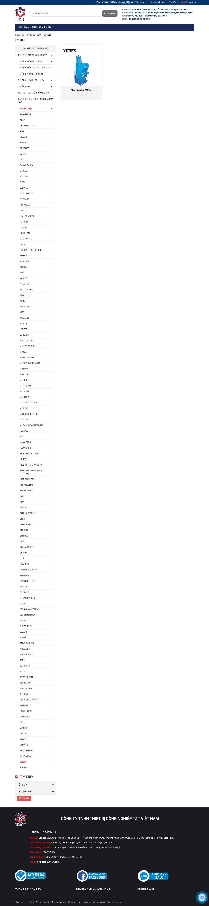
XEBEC (23, 739)
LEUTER (23, 329)
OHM (22, 519)
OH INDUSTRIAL (27, 513)
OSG (22, 558)
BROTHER (24, 148)
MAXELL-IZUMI (27, 357)
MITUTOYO (25, 397)
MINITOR (24, 374)
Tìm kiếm (111, 13)
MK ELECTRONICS (28, 402)
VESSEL (23, 733)
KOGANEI (24, 318)
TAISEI (23, 637)
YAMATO (24, 745)
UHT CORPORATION (29, 699)
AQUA (22, 120)
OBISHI (23, 507)
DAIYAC (23, 171)
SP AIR (23, 603)
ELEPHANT (25, 188)
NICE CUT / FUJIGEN (29, 453)
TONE (22, 671)
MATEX (23, 352)
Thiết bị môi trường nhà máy (34, 67)
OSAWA (23, 552)
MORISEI (24, 408)
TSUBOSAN (25, 683)
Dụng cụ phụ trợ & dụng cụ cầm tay (35, 100)
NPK (22, 502)
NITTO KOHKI (26, 485)
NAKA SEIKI (25, 442)
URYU (22, 722)
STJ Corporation (27, 615)
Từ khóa (22, 784)
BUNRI (23, 154)
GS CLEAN (25, 233)
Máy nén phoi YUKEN (81, 90)
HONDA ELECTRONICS (30, 250)
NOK (22, 496)
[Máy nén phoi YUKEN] (81, 65)
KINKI (22, 301)
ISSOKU (23, 267)
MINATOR (24, 369)
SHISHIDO (24, 592)
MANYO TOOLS (27, 346)
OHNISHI (24, 530)
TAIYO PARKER (27, 643)
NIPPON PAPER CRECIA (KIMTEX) (31, 472)
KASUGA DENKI (27, 289)
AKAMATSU (25, 114)
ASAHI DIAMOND (28, 125)
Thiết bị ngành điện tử (30, 74)
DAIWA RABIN (26, 165)
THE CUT (24, 694)
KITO (22, 312)
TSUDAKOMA (26, 688)
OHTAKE (24, 536)
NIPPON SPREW (27, 479)
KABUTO (24, 278)
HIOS (22, 244)
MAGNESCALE (27, 340)
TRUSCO (24, 705)
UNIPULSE (25, 716)
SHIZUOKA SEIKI (27, 598)
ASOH (22, 131)
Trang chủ (19, 34)
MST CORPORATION (29, 414)
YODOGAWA (26, 756)
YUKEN (23, 762)
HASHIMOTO (26, 238)
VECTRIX (24, 728)
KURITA (23, 323)
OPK (22, 541)
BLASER (24, 137)
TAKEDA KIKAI (26, 654)
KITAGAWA (25, 306)
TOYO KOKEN (26, 677)
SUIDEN (23, 620)
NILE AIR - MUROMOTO (31, 465)
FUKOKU (24, 227)
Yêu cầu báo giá (157, 2)
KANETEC (24, 284)
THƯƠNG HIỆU (34, 34)
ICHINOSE (24, 261)
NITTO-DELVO (26, 490)
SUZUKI (23, 632)
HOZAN (23, 255)
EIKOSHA (24, 176)
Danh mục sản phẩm (37, 27)
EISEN (23, 182)
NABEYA (24, 431)
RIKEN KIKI (25, 575)
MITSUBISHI (25, 385)
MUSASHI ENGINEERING (31, 425)
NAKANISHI (25, 448)
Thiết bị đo (24, 86)
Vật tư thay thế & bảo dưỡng (34, 93)
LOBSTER (24, 335)
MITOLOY (24, 380)
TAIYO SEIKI (25, 649)
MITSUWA (24, 391)
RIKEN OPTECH (27, 581)
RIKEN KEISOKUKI (28, 569)
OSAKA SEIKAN (27, 547)
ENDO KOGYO (26, 193)
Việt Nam (189, 2)
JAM (22, 272)
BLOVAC (24, 142)
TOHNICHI (25, 666)
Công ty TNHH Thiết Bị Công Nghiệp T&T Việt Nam (119, 2)
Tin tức (172, 2)
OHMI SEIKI (25, 524)
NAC (22, 436)
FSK (22, 210)
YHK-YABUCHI (26, 750)
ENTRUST (24, 199)
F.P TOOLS (25, 205)
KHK (22, 295)
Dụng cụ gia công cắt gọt (32, 55)
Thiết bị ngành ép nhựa (31, 80)
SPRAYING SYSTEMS (29, 609)
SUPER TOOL (26, 626)
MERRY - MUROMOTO (30, 363)
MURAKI (24, 419)
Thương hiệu (25, 791)
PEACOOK (25, 564)
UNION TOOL (26, 711)
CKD (22, 159)
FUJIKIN (24, 222)
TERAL (23, 660)
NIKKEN (23, 459)
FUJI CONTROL (27, 216)
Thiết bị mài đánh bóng (30, 61)
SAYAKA (23, 586)
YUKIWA (23, 767)
